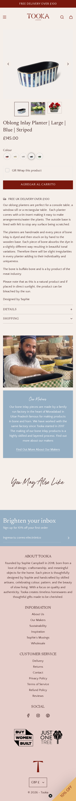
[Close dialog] (68, 8)
